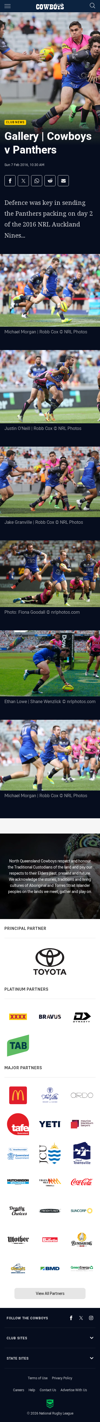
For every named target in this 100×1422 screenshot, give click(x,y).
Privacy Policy (62, 1378)
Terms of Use (38, 1378)
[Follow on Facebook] (71, 1318)
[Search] (92, 5)
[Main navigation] (7, 6)
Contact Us (48, 1390)
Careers (18, 1390)
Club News (15, 122)
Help (32, 1390)
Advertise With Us (74, 1390)
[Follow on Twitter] (81, 1318)
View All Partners (50, 1293)
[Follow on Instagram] (91, 1318)
